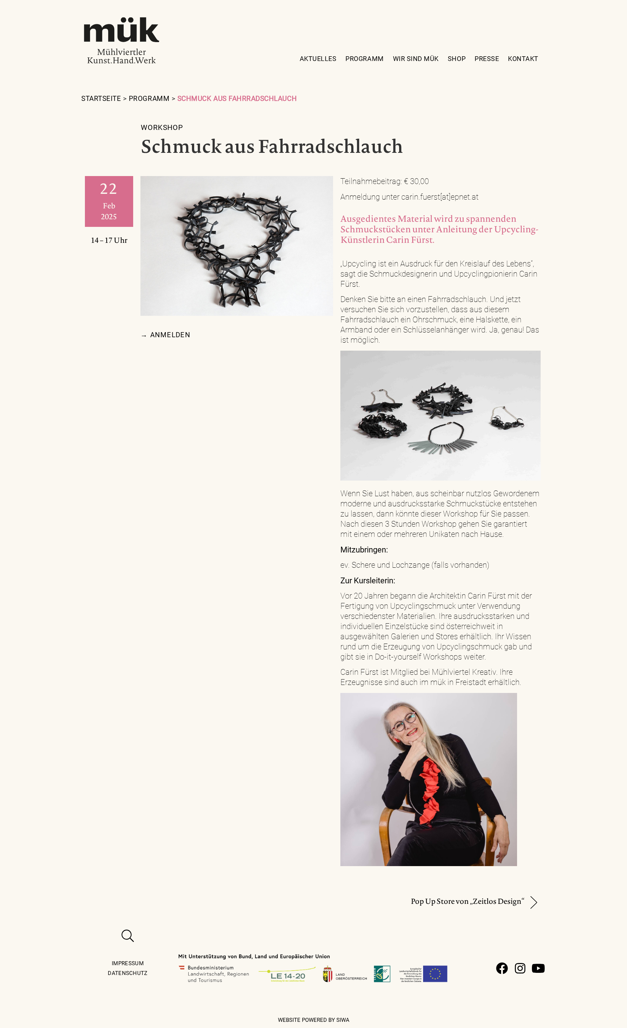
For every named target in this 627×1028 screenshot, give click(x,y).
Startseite (101, 98)
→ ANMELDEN (165, 335)
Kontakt (523, 58)
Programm (364, 58)
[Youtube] (538, 968)
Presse (487, 58)
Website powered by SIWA (313, 1020)
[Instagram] (520, 968)
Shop (457, 58)
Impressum (128, 963)
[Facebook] (502, 968)
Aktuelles (318, 58)
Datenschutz (127, 973)
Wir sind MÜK (416, 58)
